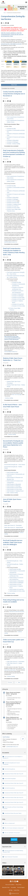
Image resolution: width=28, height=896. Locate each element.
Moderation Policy (6, 887)
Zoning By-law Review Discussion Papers (12, 813)
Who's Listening (7, 733)
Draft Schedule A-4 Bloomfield (14, 484)
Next (19, 682)
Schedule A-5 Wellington (12, 142)
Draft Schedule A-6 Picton (15, 584)
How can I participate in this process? (12, 832)
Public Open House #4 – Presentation (13, 525)
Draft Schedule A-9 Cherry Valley (17, 591)
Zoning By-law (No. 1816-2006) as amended (11, 43)
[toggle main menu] (26, 2)
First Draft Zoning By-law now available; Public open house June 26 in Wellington (12, 542)
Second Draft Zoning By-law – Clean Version (14, 464)
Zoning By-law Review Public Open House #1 (13, 802)
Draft (8, 492)
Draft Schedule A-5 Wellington (14, 485)
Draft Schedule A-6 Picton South (14, 489)
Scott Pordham (6, 737)
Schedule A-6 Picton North (13, 202)
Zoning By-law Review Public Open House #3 (13, 792)
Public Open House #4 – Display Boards (13, 527)
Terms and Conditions (9, 884)
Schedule (9, 143)
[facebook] (10, 881)
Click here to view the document (16, 611)
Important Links (6, 846)
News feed (14, 84)
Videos (4, 863)
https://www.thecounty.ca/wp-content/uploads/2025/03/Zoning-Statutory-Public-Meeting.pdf (12, 338)
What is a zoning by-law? (9, 823)
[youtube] (17, 881)
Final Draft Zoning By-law (9, 769)
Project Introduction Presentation (11, 856)
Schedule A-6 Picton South (18, 299)
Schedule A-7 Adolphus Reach (14, 204)
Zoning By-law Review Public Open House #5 (13, 773)
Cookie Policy (16, 890)
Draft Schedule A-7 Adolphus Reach (15, 491)
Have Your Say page (16, 394)
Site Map (10, 890)
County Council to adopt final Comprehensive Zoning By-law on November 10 (14, 94)
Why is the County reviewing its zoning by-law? (14, 827)
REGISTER (14, 839)
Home (5, 12)
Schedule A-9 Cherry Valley (13, 207)
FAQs (3, 819)
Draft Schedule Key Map (12, 472)
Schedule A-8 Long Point (12, 205)
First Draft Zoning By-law (9, 788)
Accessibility (13, 887)
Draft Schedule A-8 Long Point (17, 589)
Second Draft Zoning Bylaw (10, 778)
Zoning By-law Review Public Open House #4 (13, 783)
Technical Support (20, 887)
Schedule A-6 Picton (11, 201)
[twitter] (13, 881)
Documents (5, 752)
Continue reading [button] (16, 143)
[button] (1, 23)
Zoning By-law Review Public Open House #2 (13, 797)
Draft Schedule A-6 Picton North (14, 487)
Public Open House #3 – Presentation (15, 661)
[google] (15, 881)
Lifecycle (5, 689)
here (19, 422)
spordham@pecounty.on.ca (10, 242)
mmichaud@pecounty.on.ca (10, 351)
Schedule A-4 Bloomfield (12, 140)
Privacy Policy (18, 884)
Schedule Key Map (11, 128)
